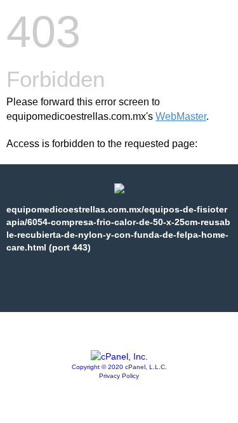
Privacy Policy (119, 375)
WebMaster (180, 116)
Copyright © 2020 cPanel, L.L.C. (119, 366)
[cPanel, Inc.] (119, 356)
